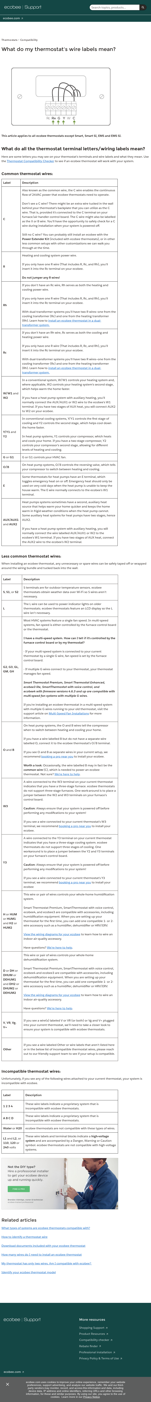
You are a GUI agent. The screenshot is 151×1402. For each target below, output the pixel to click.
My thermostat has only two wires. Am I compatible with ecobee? (46, 1263)
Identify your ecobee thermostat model (28, 1272)
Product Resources (92, 1334)
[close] (7, 1384)
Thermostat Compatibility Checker (30, 161)
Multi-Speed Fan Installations (69, 713)
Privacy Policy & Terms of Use (99, 1358)
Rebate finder (88, 1346)
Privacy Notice (91, 1396)
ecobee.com (11, 18)
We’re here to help (67, 774)
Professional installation (95, 1352)
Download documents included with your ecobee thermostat (43, 1246)
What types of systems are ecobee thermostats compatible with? (45, 1228)
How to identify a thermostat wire (24, 1237)
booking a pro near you (57, 756)
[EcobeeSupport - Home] (22, 7)
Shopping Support (91, 1328)
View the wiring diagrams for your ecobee (52, 934)
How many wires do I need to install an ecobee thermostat (41, 1255)
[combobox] (114, 7)
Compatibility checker (94, 1340)
